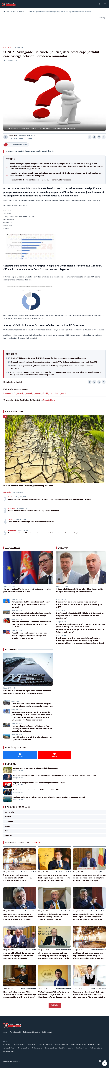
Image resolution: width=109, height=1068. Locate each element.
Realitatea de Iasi (37, 1048)
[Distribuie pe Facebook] (94, 137)
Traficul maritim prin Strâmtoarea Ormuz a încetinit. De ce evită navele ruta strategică (44, 533)
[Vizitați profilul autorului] (5, 137)
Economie (7, 492)
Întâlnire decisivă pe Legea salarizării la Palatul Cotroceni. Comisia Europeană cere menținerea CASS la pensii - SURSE (18, 879)
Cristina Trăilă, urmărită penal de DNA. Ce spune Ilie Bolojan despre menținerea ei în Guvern (48, 358)
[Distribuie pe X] (104, 137)
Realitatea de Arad (81, 1048)
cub (62, 393)
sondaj (29, 393)
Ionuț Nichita (101, 872)
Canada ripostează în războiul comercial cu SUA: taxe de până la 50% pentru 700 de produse (31, 624)
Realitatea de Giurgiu (9, 1051)
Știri (14, 11)
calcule (38, 393)
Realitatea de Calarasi (45, 1044)
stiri (46, 393)
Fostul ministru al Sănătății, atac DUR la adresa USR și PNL (31, 522)
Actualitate (12, 530)
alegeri (20, 393)
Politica (21, 11)
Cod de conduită (47, 1032)
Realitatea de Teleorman (66, 1048)
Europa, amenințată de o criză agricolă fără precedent (28, 485)
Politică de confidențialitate (31, 1032)
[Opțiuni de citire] (104, 1063)
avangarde (9, 393)
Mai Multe (54, 1005)
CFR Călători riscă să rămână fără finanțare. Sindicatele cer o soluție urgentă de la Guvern (32, 704)
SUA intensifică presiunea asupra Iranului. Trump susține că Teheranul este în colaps (53, 917)
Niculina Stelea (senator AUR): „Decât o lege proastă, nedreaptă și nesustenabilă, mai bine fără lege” (19, 994)
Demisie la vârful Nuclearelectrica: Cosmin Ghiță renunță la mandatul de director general (30, 604)
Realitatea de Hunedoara (78, 1044)
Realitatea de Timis (23, 1048)
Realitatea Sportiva (19, 1044)
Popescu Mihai (30, 911)
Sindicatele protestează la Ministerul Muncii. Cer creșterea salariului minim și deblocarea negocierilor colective (31, 728)
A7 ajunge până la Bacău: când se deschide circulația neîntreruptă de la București (31, 614)
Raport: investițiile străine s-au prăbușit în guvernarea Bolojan (33, 510)
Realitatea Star (32, 1044)
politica (54, 393)
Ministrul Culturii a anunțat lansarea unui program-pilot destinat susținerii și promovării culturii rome (49, 499)
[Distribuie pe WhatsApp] (99, 137)
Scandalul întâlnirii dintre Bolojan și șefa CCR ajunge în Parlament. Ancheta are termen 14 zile (18, 955)
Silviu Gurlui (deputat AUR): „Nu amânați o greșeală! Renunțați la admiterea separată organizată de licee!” (54, 957)
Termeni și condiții (15, 1032)
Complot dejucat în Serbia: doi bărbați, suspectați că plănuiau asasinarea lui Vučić (27, 590)
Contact (5, 1032)
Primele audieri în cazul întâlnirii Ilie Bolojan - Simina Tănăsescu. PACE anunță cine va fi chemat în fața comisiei (88, 918)
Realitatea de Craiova (9, 1048)
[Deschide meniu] (105, 4)
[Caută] (99, 4)
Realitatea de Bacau (51, 1048)
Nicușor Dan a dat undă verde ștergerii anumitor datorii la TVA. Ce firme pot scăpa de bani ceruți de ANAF (54, 362)
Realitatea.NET (7, 1044)
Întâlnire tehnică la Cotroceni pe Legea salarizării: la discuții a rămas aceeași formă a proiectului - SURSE (89, 957)
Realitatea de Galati (25, 136)
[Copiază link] (90, 137)
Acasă (7, 11)
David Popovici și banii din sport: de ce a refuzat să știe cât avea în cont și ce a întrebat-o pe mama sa (29, 635)
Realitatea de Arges (94, 1044)
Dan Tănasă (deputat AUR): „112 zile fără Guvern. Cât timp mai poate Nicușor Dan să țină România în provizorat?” (52, 367)
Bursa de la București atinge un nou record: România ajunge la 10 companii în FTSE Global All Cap (27, 691)
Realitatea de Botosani (61, 1044)
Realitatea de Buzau (96, 1048)
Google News (49, 400)
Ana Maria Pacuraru (98, 988)
